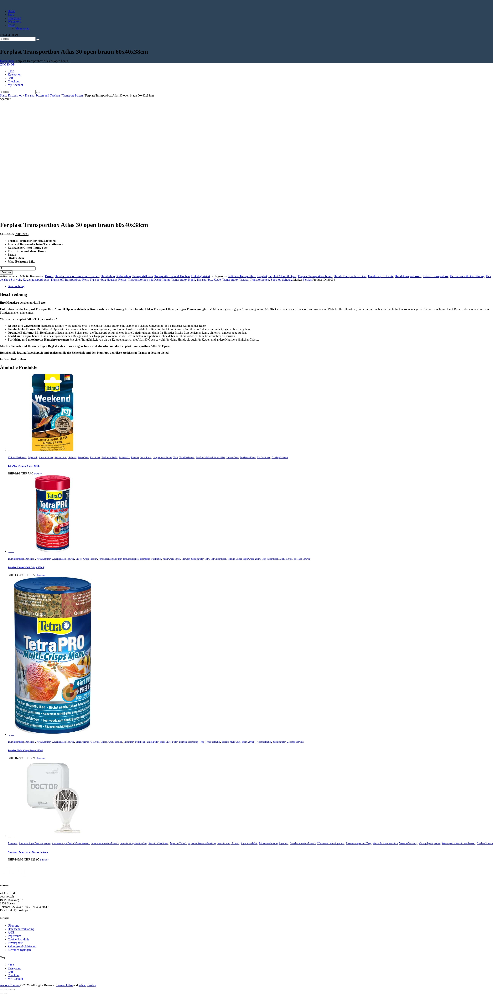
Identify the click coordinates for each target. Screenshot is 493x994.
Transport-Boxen (72, 95)
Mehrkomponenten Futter (146, 741)
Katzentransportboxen (36, 279)
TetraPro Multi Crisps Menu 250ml (238, 741)
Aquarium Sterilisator (158, 843)
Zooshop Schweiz (282, 279)
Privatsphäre (15, 942)
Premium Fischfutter (188, 741)
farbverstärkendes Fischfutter (136, 558)
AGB (11, 932)
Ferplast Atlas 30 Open (282, 276)
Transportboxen (259, 279)
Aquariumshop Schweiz (65, 457)
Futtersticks (124, 457)
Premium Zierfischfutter (193, 558)
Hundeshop (108, 276)
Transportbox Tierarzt (235, 279)
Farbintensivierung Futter (110, 558)
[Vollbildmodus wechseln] (5, 989)
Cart (10, 971)
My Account (15, 978)
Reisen (122, 279)
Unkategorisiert (200, 276)
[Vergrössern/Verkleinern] (1, 989)
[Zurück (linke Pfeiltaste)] (1, 993)
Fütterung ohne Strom (141, 457)
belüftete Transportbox (242, 276)
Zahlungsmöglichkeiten (22, 946)
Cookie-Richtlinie (18, 939)
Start (3, 95)
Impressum (14, 936)
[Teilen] (9, 989)
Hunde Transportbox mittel (350, 276)
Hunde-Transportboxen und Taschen (77, 276)
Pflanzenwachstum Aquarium (330, 843)
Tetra (175, 457)
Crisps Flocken (90, 558)
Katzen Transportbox (435, 276)
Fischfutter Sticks (109, 457)
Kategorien (14, 968)
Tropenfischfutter (270, 558)
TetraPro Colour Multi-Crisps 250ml (26, 567)
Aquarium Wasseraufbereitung (202, 843)
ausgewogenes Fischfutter (87, 741)
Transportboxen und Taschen (42, 95)
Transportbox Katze (209, 279)
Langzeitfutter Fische (162, 457)
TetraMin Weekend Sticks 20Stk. (24, 466)
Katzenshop (15, 95)
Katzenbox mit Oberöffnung (467, 276)
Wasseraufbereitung (408, 843)
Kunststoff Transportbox (66, 279)
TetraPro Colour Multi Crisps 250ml (244, 558)
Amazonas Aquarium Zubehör (105, 843)
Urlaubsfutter (232, 457)
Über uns (13, 925)
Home (4, 61)
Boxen (49, 276)
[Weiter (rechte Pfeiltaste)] (5, 993)
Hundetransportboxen (408, 276)
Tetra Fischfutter (186, 457)
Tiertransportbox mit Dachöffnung (149, 279)
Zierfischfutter (263, 457)
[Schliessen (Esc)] (13, 989)
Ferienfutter (83, 457)
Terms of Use (64, 985)
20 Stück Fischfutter (17, 457)
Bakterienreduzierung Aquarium (273, 843)
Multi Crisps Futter (171, 558)
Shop (11, 61)
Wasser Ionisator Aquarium (385, 843)
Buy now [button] (38, 473)
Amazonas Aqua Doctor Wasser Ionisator (71, 843)
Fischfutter (95, 457)
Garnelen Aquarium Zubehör (303, 843)
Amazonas (12, 843)
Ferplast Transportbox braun (315, 276)
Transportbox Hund (183, 279)
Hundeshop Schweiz (380, 276)
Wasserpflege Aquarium (429, 843)
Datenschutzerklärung (21, 929)
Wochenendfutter (248, 457)
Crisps (79, 558)
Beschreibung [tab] (16, 286)
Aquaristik (32, 457)
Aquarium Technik (178, 843)
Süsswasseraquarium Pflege (358, 843)
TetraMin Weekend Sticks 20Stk (210, 457)
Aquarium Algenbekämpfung (133, 843)
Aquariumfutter (46, 457)
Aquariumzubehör (249, 843)
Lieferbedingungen (19, 949)
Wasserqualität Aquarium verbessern (458, 843)
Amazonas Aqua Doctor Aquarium (34, 843)
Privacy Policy (87, 985)
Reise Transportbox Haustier (99, 279)
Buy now (6, 272)
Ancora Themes (10, 985)
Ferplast (262, 276)
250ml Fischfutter (16, 558)
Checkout (13, 975)
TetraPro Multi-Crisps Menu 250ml (25, 750)
